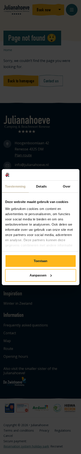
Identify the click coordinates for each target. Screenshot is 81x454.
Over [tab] (66, 186)
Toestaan (40, 261)
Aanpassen (38, 275)
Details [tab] (41, 186)
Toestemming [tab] (15, 186)
